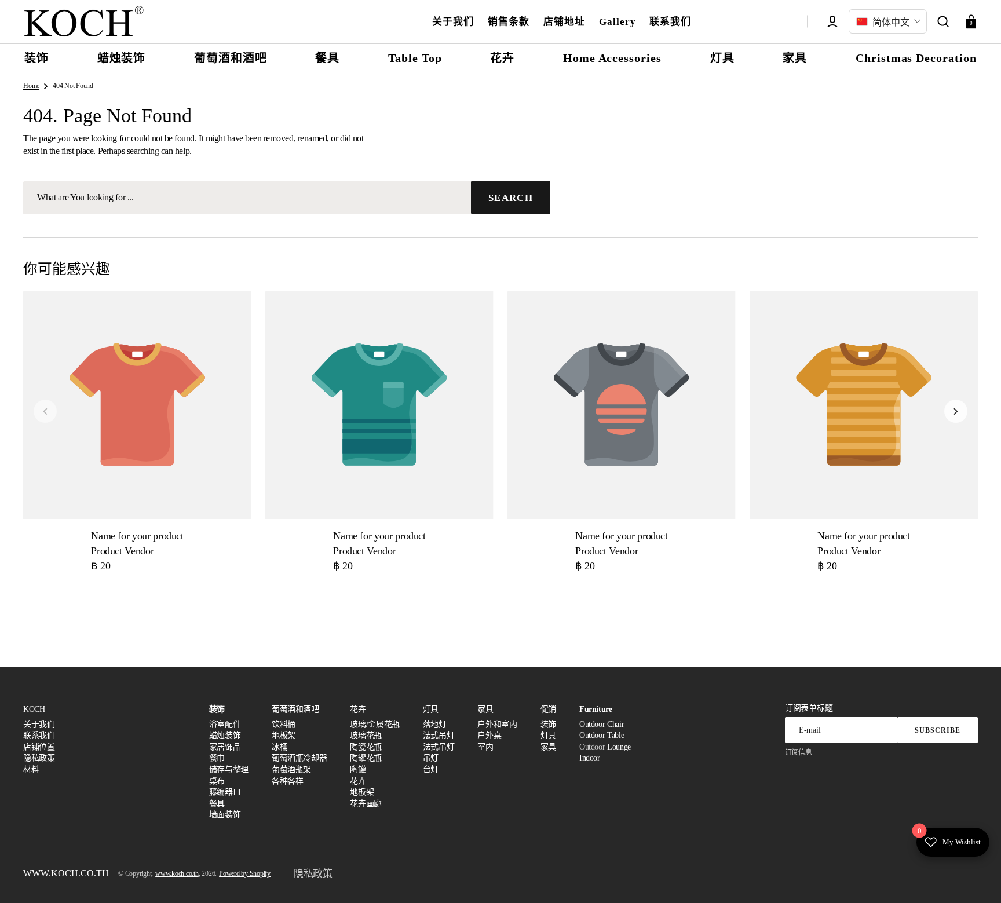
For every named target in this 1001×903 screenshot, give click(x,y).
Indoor (589, 758)
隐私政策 (39, 758)
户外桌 (489, 735)
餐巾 (217, 758)
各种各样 (288, 781)
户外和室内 (497, 724)
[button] (943, 21)
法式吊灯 (439, 735)
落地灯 (435, 724)
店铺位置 (39, 747)
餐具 (217, 803)
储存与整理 (229, 769)
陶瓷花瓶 (366, 747)
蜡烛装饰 (225, 735)
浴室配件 (225, 724)
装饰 (548, 724)
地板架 (283, 735)
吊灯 (431, 758)
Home (31, 86)
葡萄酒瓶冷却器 (299, 758)
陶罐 (358, 769)
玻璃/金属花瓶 (374, 724)
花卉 (358, 781)
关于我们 (39, 724)
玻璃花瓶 (366, 735)
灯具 (548, 735)
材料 (31, 769)
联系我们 (39, 735)
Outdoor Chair (601, 724)
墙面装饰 (225, 814)
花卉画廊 (366, 803)
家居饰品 (225, 747)
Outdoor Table (601, 735)
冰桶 (279, 747)
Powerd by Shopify (245, 873)
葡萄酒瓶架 (291, 769)
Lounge (619, 747)
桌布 (217, 781)
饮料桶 (283, 724)
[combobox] (286, 197)
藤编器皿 (225, 792)
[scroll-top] (976, 878)
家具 (548, 747)
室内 (485, 747)
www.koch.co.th (177, 873)
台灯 (431, 769)
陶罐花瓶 (366, 758)
